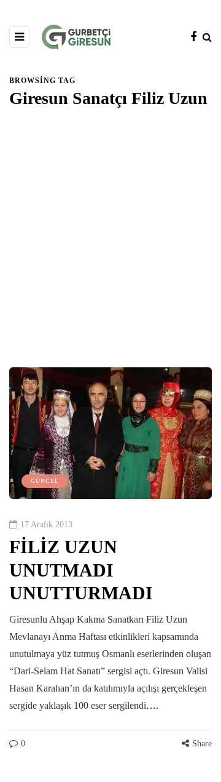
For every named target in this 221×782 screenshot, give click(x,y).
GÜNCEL (45, 480)
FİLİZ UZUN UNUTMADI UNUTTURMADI (81, 570)
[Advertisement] (110, 250)
